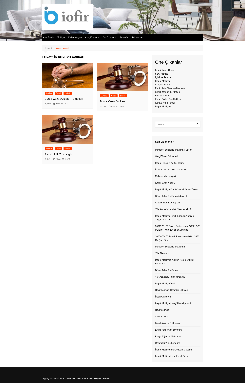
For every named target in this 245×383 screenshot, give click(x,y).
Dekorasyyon (75, 37)
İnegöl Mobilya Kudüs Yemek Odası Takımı (176, 189)
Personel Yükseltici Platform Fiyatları (173, 150)
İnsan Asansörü (163, 296)
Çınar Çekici (161, 316)
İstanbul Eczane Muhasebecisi (170, 169)
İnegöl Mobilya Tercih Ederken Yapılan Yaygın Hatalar (174, 218)
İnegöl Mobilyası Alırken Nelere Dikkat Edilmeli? (174, 262)
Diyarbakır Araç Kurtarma (167, 343)
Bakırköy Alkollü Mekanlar (168, 323)
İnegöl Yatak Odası (164, 70)
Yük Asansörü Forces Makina (170, 277)
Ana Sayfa (48, 37)
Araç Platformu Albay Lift (167, 202)
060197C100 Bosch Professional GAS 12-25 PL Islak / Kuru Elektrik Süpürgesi (177, 228)
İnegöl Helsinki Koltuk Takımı (169, 163)
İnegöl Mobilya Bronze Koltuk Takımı (173, 349)
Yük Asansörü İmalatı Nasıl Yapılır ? (173, 209)
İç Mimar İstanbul (163, 77)
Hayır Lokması (162, 310)
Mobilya (61, 37)
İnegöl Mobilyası (163, 106)
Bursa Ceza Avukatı (112, 101)
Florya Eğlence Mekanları (168, 336)
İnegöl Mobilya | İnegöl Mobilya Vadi (173, 303)
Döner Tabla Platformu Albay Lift (171, 196)
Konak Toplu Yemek (165, 103)
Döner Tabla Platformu (166, 270)
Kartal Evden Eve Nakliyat (168, 99)
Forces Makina (162, 95)
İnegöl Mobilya (162, 81)
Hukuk (67, 93)
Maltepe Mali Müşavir (166, 176)
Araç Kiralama (92, 37)
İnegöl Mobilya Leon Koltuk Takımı (172, 356)
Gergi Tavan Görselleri (166, 156)
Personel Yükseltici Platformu (170, 246)
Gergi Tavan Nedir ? (165, 183)
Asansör (124, 37)
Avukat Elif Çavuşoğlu (58, 154)
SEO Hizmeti (161, 74)
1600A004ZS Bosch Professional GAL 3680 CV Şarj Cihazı (177, 238)
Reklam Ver (137, 37)
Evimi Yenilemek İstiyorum (168, 330)
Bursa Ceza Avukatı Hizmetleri (64, 98)
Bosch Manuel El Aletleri (167, 92)
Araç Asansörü (162, 84)
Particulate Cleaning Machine (170, 88)
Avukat (49, 93)
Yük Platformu (162, 253)
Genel (58, 93)
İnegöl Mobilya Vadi (165, 283)
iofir (49, 104)
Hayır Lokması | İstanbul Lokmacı (171, 290)
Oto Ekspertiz (109, 37)
